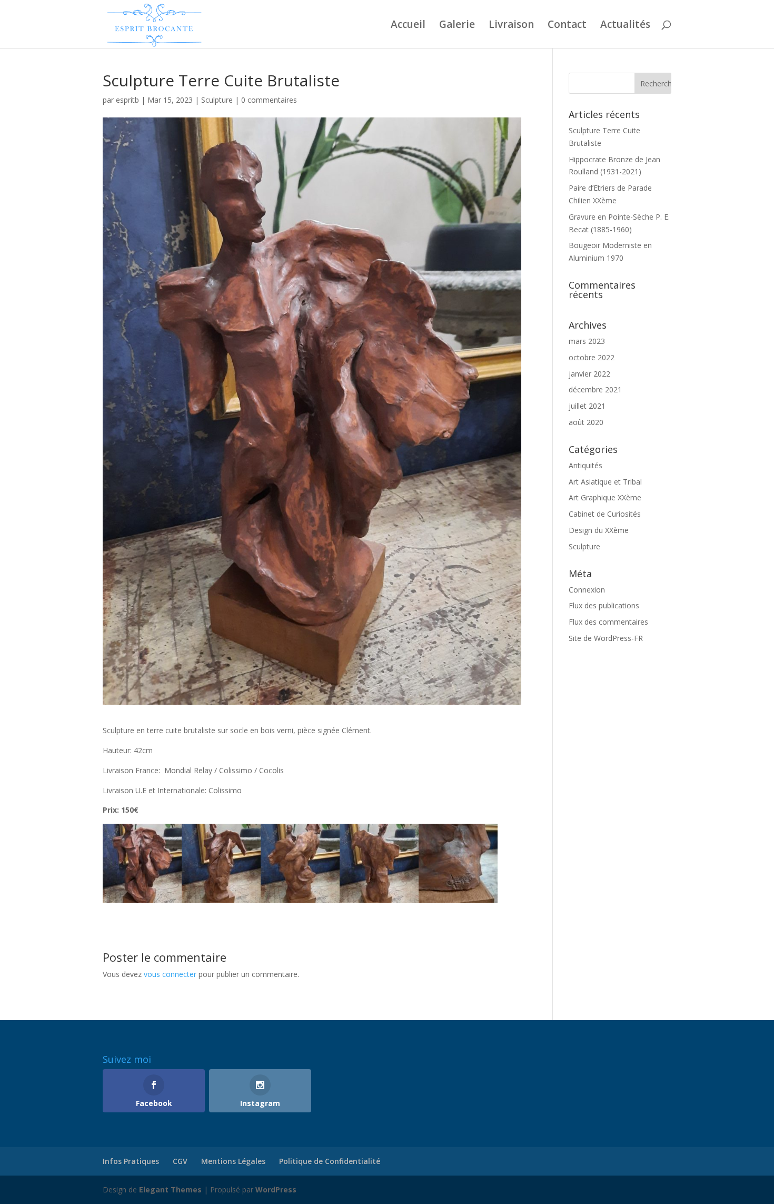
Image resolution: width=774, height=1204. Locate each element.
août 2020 (586, 422)
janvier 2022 (589, 374)
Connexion (587, 590)
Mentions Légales (233, 1161)
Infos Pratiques (131, 1161)
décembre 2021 (595, 389)
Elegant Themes (170, 1190)
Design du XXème (599, 530)
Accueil (408, 26)
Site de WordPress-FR (606, 638)
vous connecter (170, 974)
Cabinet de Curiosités (605, 514)
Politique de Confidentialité (329, 1161)
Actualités (625, 26)
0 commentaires (269, 100)
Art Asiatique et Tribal (605, 482)
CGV (180, 1161)
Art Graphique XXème (605, 497)
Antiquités (585, 465)
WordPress (275, 1190)
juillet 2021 (587, 406)
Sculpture (217, 100)
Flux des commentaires (608, 622)
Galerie (457, 26)
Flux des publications (604, 605)
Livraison (511, 26)
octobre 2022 (591, 357)
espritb (127, 100)
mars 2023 (587, 341)
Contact (567, 26)
